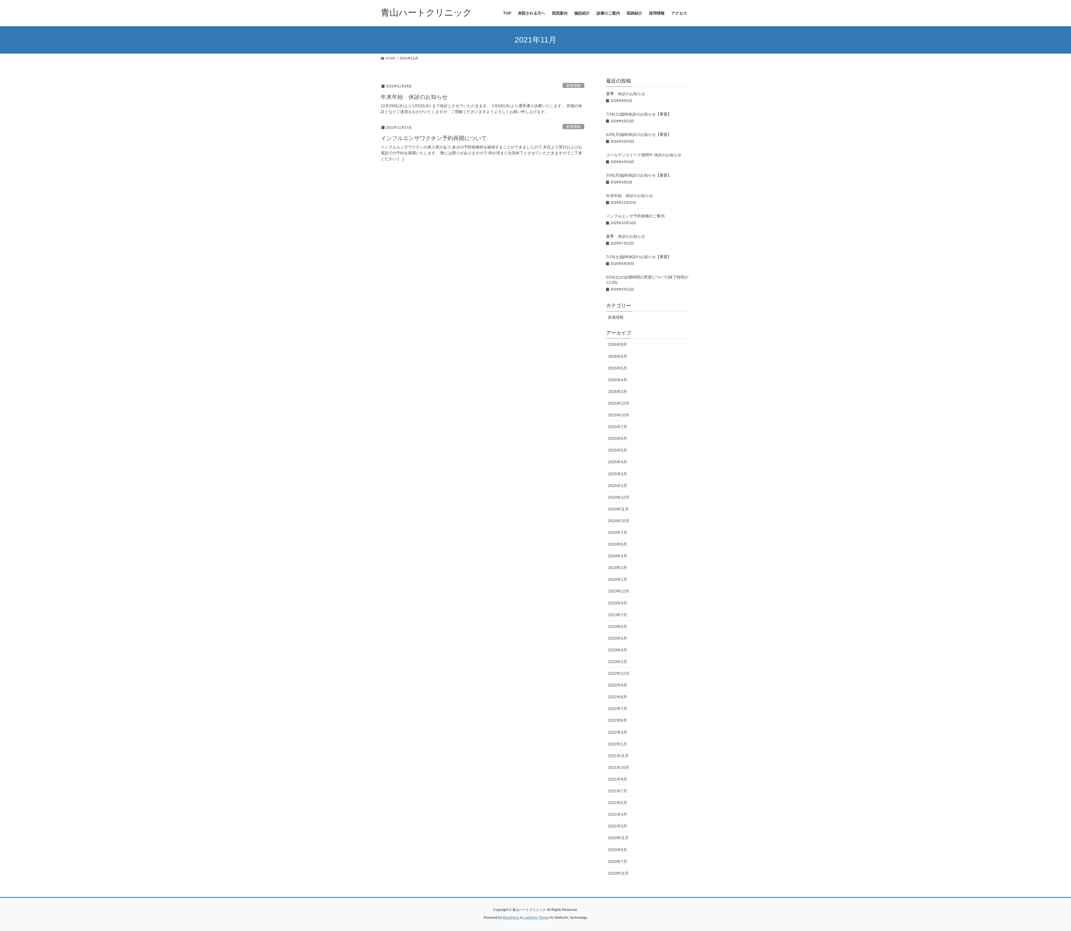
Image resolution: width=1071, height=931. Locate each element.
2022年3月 (617, 732)
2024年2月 (617, 567)
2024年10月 (618, 521)
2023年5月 (617, 638)
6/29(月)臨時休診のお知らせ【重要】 (638, 134)
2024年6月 (617, 544)
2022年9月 (617, 685)
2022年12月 (618, 673)
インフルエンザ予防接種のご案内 (635, 216)
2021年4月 (617, 814)
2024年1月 (617, 579)
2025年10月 (618, 415)
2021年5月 (617, 802)
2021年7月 (617, 791)
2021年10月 (618, 767)
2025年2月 (617, 485)
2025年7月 (617, 426)
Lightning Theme (536, 918)
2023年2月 (617, 661)
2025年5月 (617, 450)
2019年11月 (618, 873)
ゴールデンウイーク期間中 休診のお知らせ (643, 155)
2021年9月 (617, 779)
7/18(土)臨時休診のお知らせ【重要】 (638, 114)
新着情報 (573, 85)
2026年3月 (617, 391)
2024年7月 (617, 532)
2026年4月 (617, 380)
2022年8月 (617, 697)
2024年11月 (618, 509)
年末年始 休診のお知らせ (414, 97)
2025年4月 (617, 462)
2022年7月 (617, 708)
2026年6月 (617, 356)
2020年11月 (618, 838)
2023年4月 (617, 650)
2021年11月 (618, 756)
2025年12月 (618, 403)
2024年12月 (618, 497)
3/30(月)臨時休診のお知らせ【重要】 (638, 175)
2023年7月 (617, 615)
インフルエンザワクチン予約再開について (434, 138)
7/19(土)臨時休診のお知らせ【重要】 (638, 257)
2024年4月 (617, 556)
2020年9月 (617, 850)
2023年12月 (618, 591)
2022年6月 (617, 720)
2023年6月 (617, 626)
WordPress (511, 918)
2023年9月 (617, 603)
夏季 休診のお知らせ (625, 94)
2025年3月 (617, 474)
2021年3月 (617, 826)
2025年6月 (617, 438)
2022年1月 (617, 744)
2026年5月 (617, 368)
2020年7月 (617, 861)
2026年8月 (617, 344)
